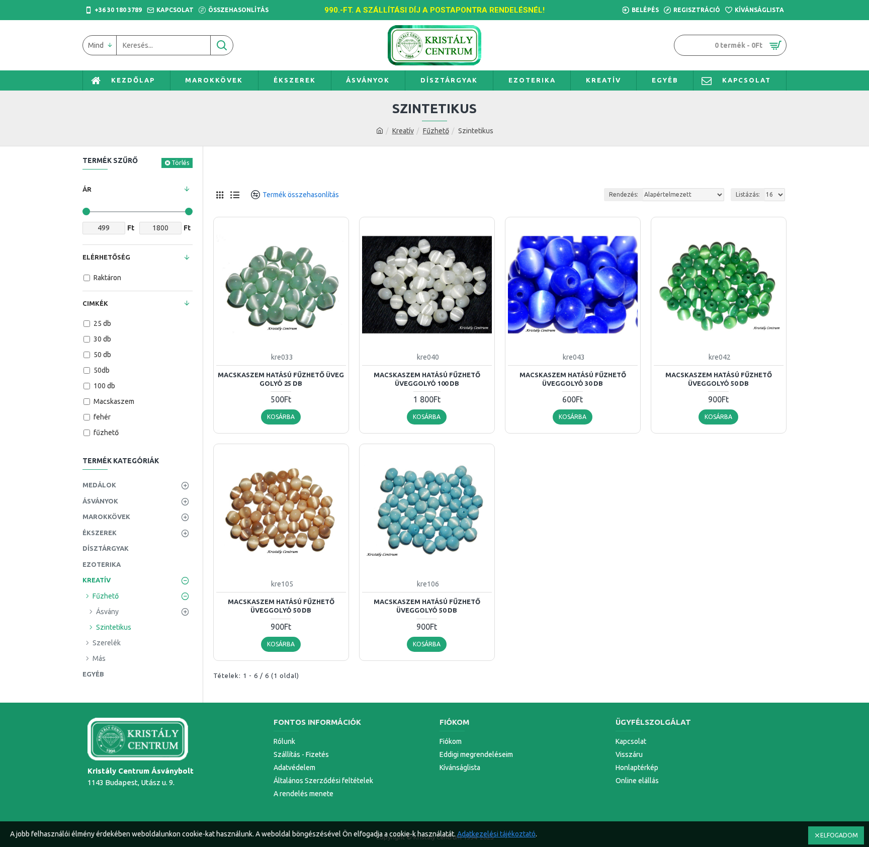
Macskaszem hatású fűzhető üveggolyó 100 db (427, 379)
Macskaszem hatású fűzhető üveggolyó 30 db (572, 379)
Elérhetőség (106, 257)
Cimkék (95, 303)
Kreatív (403, 131)
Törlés (180, 162)
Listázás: (748, 194)
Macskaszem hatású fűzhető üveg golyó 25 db (281, 379)
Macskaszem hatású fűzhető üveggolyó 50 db (718, 379)
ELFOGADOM (839, 835)
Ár (87, 189)
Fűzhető (436, 131)
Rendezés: (623, 194)
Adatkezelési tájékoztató (496, 834)
